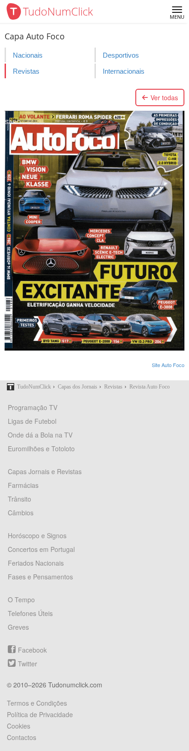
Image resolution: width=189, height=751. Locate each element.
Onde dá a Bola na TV (40, 434)
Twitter (27, 663)
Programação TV (32, 407)
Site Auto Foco (168, 364)
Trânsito (19, 498)
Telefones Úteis (30, 613)
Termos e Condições (37, 703)
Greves (18, 627)
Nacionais (28, 55)
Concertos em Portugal (41, 549)
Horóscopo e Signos (37, 535)
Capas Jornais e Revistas (45, 471)
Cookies (18, 725)
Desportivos (121, 55)
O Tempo (21, 599)
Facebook (32, 649)
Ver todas (164, 97)
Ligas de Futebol (32, 421)
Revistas (26, 71)
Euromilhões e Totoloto (41, 448)
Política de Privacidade (40, 714)
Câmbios (20, 512)
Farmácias (23, 485)
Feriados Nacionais (36, 562)
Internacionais (124, 71)
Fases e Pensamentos (40, 576)
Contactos (21, 737)
